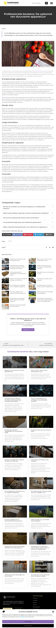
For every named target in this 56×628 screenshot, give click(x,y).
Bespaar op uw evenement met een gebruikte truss (14, 371)
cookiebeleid (22, 616)
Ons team (35, 600)
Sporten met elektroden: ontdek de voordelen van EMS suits (14, 460)
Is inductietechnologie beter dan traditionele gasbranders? (28, 222)
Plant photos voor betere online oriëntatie (39, 460)
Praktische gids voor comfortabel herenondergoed (40, 520)
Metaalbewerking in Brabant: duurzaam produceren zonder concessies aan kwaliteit (17, 267)
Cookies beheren (28, 625)
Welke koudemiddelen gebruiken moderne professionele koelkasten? (28, 213)
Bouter (4, 97)
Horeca (4, 28)
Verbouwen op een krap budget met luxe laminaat (15, 575)
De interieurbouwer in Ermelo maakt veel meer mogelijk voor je (41, 492)
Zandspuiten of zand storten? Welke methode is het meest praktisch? (17, 300)
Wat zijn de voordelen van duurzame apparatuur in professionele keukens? (28, 207)
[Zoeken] (46, 3)
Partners (35, 602)
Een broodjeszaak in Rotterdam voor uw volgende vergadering (15, 492)
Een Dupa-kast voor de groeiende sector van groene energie (40, 575)
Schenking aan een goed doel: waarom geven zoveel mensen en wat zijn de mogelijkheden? (45, 300)
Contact (35, 604)
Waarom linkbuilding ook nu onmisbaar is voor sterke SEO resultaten (44, 267)
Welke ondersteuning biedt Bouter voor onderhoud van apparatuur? (28, 227)
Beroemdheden (36, 607)
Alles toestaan (28, 621)
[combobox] (38, 3)
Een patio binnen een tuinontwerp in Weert (41, 430)
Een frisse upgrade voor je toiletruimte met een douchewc (13, 520)
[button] (53, 611)
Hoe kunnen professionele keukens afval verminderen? (28, 218)
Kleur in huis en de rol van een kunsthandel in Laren (39, 371)
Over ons (35, 598)
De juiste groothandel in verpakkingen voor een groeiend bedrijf (18, 274)
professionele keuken (38, 71)
